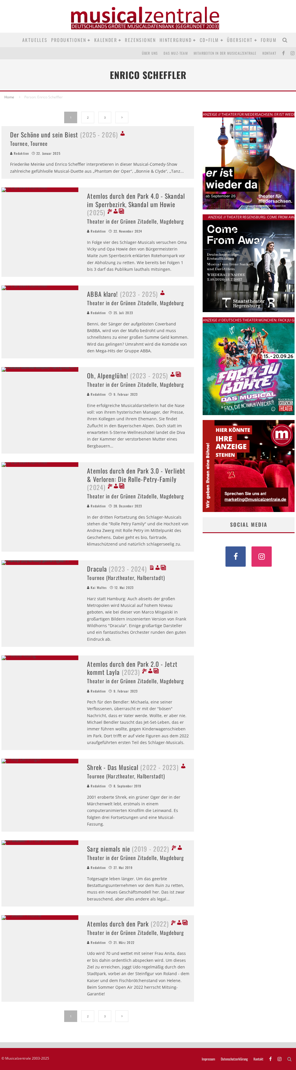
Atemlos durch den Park (128, 923)
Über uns (150, 53)
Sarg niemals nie (128, 848)
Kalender (105, 39)
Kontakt (269, 53)
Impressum (208, 1059)
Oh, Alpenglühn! (127, 375)
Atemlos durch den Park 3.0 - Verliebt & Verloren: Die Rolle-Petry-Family (136, 479)
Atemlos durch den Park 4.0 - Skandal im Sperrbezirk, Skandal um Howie (136, 204)
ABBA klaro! (122, 294)
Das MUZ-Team (176, 53)
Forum (269, 39)
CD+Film (209, 39)
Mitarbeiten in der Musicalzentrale (225, 53)
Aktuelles (35, 39)
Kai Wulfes (98, 587)
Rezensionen (140, 39)
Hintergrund (176, 39)
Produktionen (68, 39)
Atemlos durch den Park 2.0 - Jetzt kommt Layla (132, 668)
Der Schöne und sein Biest (64, 134)
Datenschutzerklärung (234, 1059)
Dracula (117, 568)
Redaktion (21, 153)
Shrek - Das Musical (132, 767)
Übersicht (240, 39)
